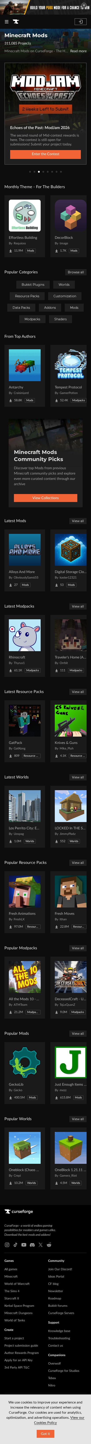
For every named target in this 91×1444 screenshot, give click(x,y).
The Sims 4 (11, 1291)
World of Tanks (14, 1320)
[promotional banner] (45, 7)
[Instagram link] (7, 1244)
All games (10, 1269)
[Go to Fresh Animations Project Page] (24, 902)
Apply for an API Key (18, 1360)
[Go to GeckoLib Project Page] (24, 1073)
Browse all (76, 272)
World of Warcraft (17, 1284)
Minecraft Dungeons (18, 1313)
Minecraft (11, 1276)
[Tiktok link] (15, 1244)
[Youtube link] (24, 1244)
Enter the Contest (45, 154)
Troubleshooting (59, 1338)
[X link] (40, 1244)
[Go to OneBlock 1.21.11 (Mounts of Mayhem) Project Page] (70, 1158)
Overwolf (54, 1363)
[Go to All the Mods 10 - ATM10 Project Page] (24, 988)
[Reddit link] (49, 1244)
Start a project (14, 1338)
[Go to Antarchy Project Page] (24, 376)
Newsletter (55, 1291)
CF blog (53, 1284)
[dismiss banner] (84, 5)
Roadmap (54, 1298)
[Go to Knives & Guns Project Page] (70, 731)
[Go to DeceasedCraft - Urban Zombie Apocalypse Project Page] (70, 988)
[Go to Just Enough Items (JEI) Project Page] (70, 1073)
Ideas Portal (56, 1276)
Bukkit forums (57, 1305)
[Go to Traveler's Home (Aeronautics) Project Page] (70, 646)
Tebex (52, 1378)
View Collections (45, 498)
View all (78, 521)
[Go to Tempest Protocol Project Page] (70, 376)
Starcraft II (11, 1298)
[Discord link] (32, 1244)
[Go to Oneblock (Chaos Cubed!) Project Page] (24, 1158)
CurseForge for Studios (63, 1371)
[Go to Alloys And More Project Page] (24, 560)
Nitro (51, 1385)
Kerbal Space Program (19, 1305)
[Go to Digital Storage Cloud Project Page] (70, 560)
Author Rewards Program (21, 1353)
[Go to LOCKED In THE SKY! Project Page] (70, 817)
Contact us (55, 1345)
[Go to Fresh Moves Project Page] (70, 902)
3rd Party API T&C (16, 1367)
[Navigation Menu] (6, 21)
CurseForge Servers (61, 1313)
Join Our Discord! (60, 1269)
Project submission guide (21, 1345)
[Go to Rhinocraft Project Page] (24, 646)
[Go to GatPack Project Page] (24, 731)
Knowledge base (59, 1331)
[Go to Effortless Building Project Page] (24, 226)
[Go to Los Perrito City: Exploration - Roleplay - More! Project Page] (24, 817)
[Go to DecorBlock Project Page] (70, 226)
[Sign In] (81, 21)
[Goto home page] (15, 21)
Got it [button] (45, 1434)
